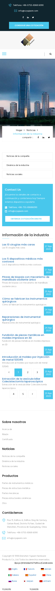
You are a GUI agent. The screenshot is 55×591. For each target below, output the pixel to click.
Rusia (14, 581)
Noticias (31, 130)
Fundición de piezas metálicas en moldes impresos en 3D (23, 336)
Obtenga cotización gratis (26, 218)
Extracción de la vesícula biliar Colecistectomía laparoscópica (22, 380)
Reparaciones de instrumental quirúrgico (21, 318)
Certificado (7, 439)
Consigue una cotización (29, 25)
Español (32, 575)
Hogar (19, 130)
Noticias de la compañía (18, 156)
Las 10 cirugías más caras (18, 244)
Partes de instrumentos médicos (17, 483)
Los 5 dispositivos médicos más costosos (22, 260)
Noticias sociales (14, 174)
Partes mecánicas (10, 493)
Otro (4, 503)
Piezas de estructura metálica (16, 488)
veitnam (46, 581)
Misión (5, 434)
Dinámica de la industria (18, 165)
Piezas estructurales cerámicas (16, 498)
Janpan (29, 581)
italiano (15, 575)
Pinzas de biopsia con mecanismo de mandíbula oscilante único (25, 278)
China (48, 575)
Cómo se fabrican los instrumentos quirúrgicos (24, 300)
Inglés (14, 569)
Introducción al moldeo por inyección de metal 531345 (25, 358)
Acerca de (7, 429)
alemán (47, 569)
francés (31, 569)
